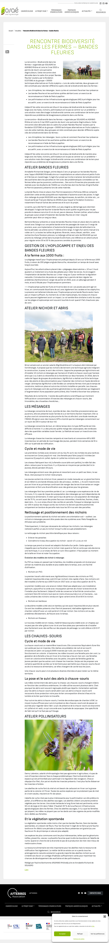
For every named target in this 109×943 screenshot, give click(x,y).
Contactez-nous (95, 893)
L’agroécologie (27, 11)
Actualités (86, 11)
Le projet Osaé (40, 11)
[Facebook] (103, 3)
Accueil (11, 31)
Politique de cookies (78, 939)
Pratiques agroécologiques (72, 11)
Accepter (62, 934)
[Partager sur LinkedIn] (7, 51)
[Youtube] (106, 3)
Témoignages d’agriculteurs (56, 11)
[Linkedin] (100, 3)
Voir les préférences (97, 934)
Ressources (101, 12)
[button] (105, 916)
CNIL (93, 926)
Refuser (80, 934)
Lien (26, 870)
